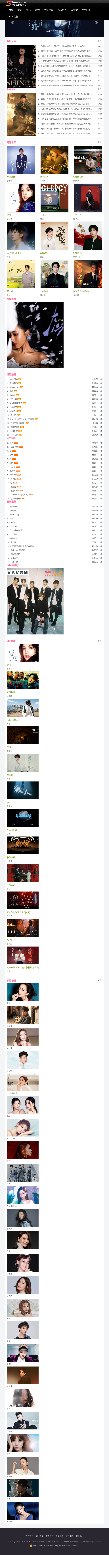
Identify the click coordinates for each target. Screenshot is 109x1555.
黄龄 (8, 1409)
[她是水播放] (101, 471)
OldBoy (43, 215)
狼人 (9, 802)
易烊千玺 (77, 257)
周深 (42, 257)
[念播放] (101, 459)
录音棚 (74, 10)
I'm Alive (10, 940)
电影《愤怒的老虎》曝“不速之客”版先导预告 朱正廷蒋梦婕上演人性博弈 (70, 104)
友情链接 (59, 1536)
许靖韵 (42, 181)
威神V (9, 1183)
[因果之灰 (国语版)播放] (101, 423)
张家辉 (76, 295)
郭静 (8, 1319)
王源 (8, 295)
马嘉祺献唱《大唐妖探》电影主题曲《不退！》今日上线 (64, 46)
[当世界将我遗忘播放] (101, 403)
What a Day (78, 177)
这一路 (10, 291)
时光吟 (12, 467)
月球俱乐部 (12, 830)
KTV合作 (13, 16)
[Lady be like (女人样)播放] (101, 495)
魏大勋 (42, 295)
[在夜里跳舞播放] (101, 499)
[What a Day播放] (101, 387)
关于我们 (29, 1536)
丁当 (8, 1454)
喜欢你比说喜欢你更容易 (18, 912)
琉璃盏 (13, 479)
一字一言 (77, 215)
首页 (11, 10)
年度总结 (11, 177)
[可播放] (101, 483)
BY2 (8, 1116)
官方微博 (39, 1536)
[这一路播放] (101, 415)
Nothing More (13, 720)
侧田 (42, 219)
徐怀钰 (9, 1296)
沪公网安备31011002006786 (45, 1545)
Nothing (12, 475)
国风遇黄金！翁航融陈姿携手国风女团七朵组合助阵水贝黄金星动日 (69, 71)
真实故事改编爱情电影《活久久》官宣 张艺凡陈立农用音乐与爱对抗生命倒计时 (74, 114)
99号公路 (14, 435)
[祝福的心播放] (101, 411)
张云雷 (9, 1071)
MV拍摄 (86, 10)
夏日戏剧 (11, 692)
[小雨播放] (101, 463)
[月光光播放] (101, 487)
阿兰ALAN (11, 1138)
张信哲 (9, 1026)
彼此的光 (14, 431)
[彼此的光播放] (101, 431)
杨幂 (8, 1003)
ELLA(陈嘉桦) (12, 1093)
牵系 (11, 443)
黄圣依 (9, 1522)
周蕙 (8, 1251)
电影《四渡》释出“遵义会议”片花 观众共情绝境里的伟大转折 (66, 99)
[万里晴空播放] (101, 407)
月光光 (13, 487)
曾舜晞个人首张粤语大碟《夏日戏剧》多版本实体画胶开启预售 (67, 85)
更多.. (100, 41)
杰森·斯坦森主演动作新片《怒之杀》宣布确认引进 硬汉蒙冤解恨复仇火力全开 (73, 109)
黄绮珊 (9, 1476)
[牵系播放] (101, 443)
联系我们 (49, 1536)
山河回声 (44, 291)
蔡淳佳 (76, 219)
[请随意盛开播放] (101, 427)
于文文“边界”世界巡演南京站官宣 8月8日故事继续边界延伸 (65, 61)
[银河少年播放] (101, 491)
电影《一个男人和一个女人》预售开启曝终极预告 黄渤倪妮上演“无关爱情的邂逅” (74, 129)
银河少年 (14, 491)
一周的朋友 (14, 447)
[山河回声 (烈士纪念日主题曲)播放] (101, 419)
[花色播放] (101, 455)
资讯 (19, 10)
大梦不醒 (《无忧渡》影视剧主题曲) (23, 967)
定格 (9, 215)
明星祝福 (48, 10)
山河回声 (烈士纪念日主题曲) (22, 419)
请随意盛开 (15, 427)
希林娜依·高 (12, 1206)
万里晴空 (44, 253)
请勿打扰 (44, 177)
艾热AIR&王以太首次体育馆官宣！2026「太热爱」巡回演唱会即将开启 (70, 66)
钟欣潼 (9, 1048)
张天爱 (9, 1229)
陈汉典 (9, 1386)
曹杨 (8, 257)
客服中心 (79, 1536)
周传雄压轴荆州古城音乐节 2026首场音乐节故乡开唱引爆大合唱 (67, 51)
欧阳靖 (9, 1431)
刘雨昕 (9, 1364)
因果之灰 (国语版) (81, 291)
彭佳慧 (9, 1274)
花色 (11, 455)
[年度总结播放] (101, 379)
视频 (37, 10)
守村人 (10, 747)
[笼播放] (101, 451)
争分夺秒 (11, 857)
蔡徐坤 (76, 181)
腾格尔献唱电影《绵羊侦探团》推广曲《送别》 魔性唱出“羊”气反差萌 (70, 76)
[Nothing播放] (101, 475)
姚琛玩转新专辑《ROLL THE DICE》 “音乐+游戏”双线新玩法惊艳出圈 (70, 81)
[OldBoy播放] (101, 395)
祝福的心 (77, 253)
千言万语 (11, 885)
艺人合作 (62, 10)
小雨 (11, 463)
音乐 (28, 10)
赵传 (8, 1499)
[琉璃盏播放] (101, 479)
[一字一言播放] (101, 399)
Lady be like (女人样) (19, 495)
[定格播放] (101, 391)
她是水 (12, 471)
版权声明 (69, 1536)
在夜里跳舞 (15, 499)
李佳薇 (9, 181)
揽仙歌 (10, 775)
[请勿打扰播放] (101, 383)
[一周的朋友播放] (101, 447)
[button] (12, 22)
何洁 (8, 1161)
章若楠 (9, 219)
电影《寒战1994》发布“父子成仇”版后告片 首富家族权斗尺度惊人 (68, 133)
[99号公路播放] (101, 435)
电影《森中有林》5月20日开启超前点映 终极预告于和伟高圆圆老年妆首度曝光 (73, 124)
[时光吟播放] (101, 467)
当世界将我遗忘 (14, 253)
